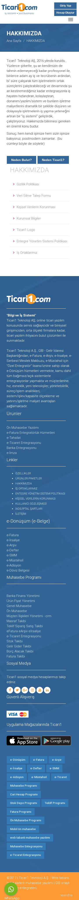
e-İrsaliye (13, 540)
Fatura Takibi (16, 656)
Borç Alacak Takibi (20, 651)
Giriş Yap (65, 5)
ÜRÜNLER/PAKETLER (28, 478)
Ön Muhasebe (17, 611)
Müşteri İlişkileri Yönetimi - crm (29, 616)
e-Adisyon (14, 565)
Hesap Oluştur (65, 12)
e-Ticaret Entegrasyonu (24, 443)
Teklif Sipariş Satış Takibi (25, 626)
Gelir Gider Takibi (19, 646)
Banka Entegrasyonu (21, 448)
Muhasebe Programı (23, 785)
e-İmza (12, 453)
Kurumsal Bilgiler (29, 218)
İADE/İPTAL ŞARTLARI (28, 508)
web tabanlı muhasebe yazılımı (30, 837)
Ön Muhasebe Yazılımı (23, 428)
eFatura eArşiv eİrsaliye (24, 631)
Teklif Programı (55, 803)
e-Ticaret (60, 777)
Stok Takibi (15, 641)
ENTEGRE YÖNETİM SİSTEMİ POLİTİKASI (40, 493)
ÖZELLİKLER (23, 473)
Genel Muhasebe (19, 606)
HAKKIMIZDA (29, 170)
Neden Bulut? (21, 160)
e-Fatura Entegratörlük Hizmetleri (31, 433)
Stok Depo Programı (23, 803)
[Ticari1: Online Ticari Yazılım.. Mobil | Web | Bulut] (24, 12)
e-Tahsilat (14, 438)
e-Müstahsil (15, 560)
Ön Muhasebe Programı (25, 820)
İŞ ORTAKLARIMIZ (26, 488)
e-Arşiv (11, 545)
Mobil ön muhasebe (23, 829)
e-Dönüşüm (17, 759)
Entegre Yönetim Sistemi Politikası (42, 241)
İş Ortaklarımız (27, 253)
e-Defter (13, 550)
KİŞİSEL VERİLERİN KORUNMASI (35, 498)
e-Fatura (13, 535)
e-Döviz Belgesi (18, 570)
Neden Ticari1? (53, 160)
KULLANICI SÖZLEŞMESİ (31, 503)
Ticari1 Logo (26, 230)
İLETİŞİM (20, 513)
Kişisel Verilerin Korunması (36, 207)
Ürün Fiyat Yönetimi (21, 601)
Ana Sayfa (14, 41)
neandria (66, 895)
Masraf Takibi (16, 621)
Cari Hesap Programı (24, 794)
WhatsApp (11, 889)
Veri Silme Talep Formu (34, 196)
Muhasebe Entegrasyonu (26, 846)
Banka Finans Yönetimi (23, 596)
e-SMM (12, 555)
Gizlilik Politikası (28, 184)
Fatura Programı (20, 811)
